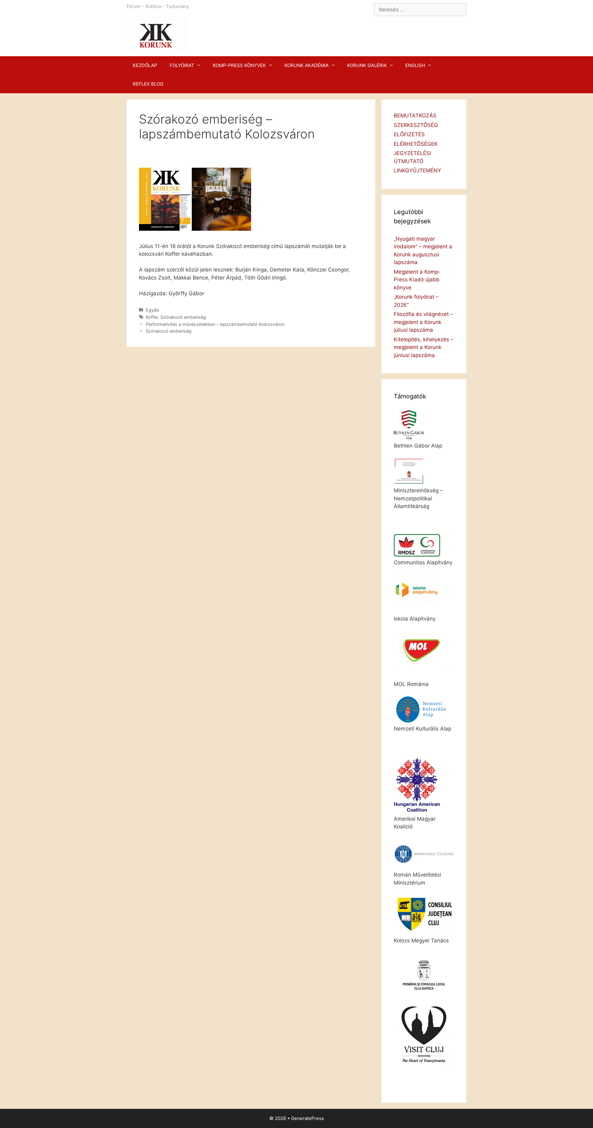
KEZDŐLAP (145, 65)
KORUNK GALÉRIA (367, 65)
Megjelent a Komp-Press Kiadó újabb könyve (417, 280)
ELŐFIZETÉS (409, 134)
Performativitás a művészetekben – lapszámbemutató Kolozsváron (215, 324)
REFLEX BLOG (148, 84)
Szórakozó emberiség (183, 317)
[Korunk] (157, 34)
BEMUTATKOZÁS (415, 115)
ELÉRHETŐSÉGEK (416, 144)
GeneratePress (307, 1118)
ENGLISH (415, 65)
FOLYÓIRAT (182, 65)
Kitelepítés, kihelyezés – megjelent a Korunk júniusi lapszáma (423, 347)
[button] (200, 65)
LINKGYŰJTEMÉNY (417, 170)
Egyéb (152, 310)
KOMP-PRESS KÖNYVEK (239, 65)
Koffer (152, 317)
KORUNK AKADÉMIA (306, 65)
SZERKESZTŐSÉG (416, 125)
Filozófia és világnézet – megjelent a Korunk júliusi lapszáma (423, 322)
